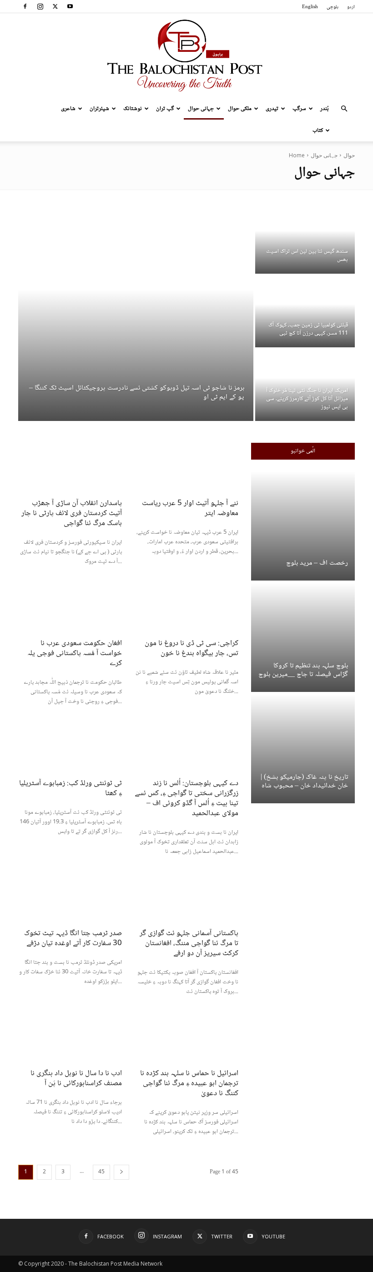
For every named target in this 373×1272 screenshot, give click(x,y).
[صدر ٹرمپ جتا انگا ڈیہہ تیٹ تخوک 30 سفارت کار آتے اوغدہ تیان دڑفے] (70, 899)
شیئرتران (99, 109)
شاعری (68, 109)
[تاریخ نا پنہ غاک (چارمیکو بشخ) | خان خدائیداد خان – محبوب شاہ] (303, 748)
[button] (344, 109)
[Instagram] (40, 6)
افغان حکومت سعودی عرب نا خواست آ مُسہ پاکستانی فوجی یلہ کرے (74, 653)
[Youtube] (70, 6)
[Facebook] (25, 6)
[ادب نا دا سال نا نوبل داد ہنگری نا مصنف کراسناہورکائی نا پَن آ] (70, 1039)
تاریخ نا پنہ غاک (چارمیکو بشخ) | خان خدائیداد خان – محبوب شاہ (304, 781)
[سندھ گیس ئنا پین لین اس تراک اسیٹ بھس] (305, 238)
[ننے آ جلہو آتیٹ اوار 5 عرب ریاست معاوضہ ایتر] (186, 469)
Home (297, 155)
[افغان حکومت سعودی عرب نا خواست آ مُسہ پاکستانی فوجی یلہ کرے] (70, 609)
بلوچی (332, 7)
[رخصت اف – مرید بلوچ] (303, 526)
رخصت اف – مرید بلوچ (317, 563)
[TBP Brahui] (186, 55)
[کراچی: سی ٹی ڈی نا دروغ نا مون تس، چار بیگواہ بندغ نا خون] (186, 609)
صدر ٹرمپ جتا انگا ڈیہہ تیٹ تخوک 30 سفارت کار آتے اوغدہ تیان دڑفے (73, 938)
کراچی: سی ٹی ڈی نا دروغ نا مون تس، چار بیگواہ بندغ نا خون (191, 648)
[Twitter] (55, 6)
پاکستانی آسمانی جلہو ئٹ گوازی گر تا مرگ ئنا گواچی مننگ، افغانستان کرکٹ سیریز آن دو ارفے (189, 943)
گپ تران (165, 109)
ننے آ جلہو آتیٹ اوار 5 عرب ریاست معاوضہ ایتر (190, 508)
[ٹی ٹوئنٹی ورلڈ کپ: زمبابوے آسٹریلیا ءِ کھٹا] (70, 749)
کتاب (318, 130)
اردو (351, 7)
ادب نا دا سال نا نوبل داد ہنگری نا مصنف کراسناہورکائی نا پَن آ (76, 1078)
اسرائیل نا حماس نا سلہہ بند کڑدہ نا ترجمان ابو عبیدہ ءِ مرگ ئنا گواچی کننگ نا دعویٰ (189, 1083)
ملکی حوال (240, 109)
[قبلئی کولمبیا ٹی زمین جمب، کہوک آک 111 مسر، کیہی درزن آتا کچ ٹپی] (305, 311)
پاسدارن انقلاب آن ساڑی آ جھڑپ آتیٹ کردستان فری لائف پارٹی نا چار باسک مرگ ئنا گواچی (71, 513)
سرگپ (299, 109)
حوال (349, 155)
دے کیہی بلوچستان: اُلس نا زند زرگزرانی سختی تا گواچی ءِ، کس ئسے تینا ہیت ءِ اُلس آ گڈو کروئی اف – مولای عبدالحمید (186, 798)
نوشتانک (132, 109)
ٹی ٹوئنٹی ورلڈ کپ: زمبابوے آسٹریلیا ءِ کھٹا (70, 788)
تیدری (272, 109)
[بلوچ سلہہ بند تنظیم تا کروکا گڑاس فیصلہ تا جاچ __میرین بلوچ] (303, 637)
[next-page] (121, 1172)
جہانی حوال (201, 109)
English (310, 7)
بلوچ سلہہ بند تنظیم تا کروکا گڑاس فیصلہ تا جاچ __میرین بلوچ (303, 670)
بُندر (324, 109)
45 (101, 1172)
